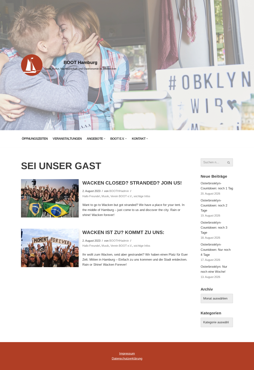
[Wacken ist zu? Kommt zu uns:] (50, 248)
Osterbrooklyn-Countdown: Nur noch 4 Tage (216, 249)
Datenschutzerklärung (127, 358)
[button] (104, 139)
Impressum (127, 353)
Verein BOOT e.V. (121, 196)
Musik (105, 196)
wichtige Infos (142, 196)
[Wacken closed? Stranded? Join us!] (50, 198)
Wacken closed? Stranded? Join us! (132, 182)
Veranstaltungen (67, 138)
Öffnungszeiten (35, 138)
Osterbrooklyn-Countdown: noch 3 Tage (214, 227)
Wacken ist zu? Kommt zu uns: (123, 232)
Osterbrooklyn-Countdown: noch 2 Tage (214, 205)
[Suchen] (229, 162)
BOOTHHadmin (119, 191)
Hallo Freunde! (91, 196)
